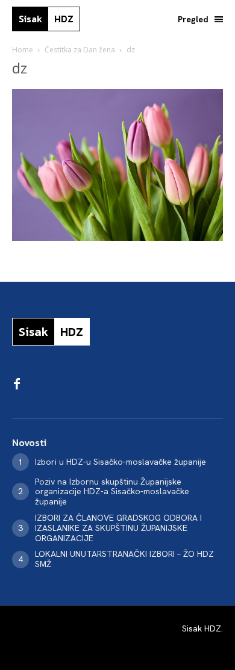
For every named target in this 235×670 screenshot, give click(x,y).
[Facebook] (17, 385)
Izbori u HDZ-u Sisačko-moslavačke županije (120, 461)
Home (22, 50)
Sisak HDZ (201, 628)
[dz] (117, 237)
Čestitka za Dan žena (80, 50)
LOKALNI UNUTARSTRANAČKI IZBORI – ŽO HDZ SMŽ (124, 558)
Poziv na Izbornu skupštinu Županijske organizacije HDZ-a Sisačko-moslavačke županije (112, 491)
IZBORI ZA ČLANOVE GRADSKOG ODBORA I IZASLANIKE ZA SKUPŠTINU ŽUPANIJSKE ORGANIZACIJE (118, 528)
